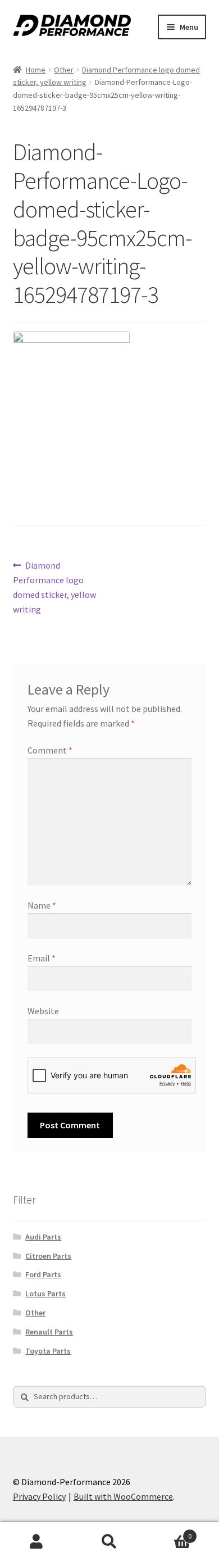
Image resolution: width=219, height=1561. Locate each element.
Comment (50, 750)
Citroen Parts (48, 1256)
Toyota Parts (48, 1351)
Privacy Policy (39, 1496)
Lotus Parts (45, 1293)
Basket (168, 1532)
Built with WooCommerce (123, 1496)
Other (64, 70)
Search (109, 1542)
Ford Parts (43, 1274)
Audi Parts (43, 1237)
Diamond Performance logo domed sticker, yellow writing (54, 587)
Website (43, 1011)
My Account (36, 1542)
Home (35, 70)
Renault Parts (49, 1332)
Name (42, 905)
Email (42, 958)
